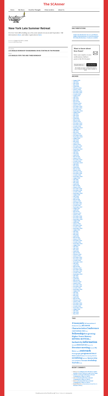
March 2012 (76, 280)
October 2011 (77, 288)
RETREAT (93, 353)
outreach (85, 350)
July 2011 (75, 292)
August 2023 (76, 129)
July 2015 (75, 231)
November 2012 (77, 271)
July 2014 (75, 246)
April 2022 (76, 143)
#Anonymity (78, 323)
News (12, 10)
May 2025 (76, 100)
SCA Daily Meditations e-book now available (85, 38)
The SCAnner (54, 4)
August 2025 (76, 95)
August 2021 (76, 150)
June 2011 (75, 294)
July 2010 (75, 311)
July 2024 (75, 114)
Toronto (84, 360)
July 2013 (75, 263)
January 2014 (77, 256)
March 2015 (76, 237)
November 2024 (77, 108)
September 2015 (77, 228)
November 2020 (77, 160)
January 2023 (77, 134)
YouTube (75, 363)
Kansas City (90, 345)
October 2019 (77, 175)
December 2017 (77, 202)
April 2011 (76, 297)
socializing (77, 358)
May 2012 (76, 277)
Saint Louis (76, 356)
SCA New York (18, 42)
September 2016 (77, 219)
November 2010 (77, 304)
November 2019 (77, 173)
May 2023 (76, 132)
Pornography (76, 353)
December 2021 (77, 146)
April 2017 (76, 210)
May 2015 (75, 234)
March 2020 (76, 169)
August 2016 (76, 221)
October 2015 (77, 227)
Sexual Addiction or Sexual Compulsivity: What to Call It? (84, 375)
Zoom (80, 363)
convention (76, 331)
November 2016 (77, 217)
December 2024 (77, 106)
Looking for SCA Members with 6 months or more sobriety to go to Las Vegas (85, 372)
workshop (92, 360)
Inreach (74, 345)
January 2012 (77, 283)
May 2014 (76, 249)
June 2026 (76, 83)
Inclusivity (77, 342)
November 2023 (77, 124)
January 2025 (77, 105)
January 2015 (76, 239)
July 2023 (75, 131)
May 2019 (76, 182)
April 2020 (76, 167)
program (85, 353)
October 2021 (77, 147)
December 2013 (77, 257)
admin (26, 40)
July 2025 (75, 97)
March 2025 (76, 102)
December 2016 (77, 216)
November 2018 (77, 190)
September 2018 (77, 193)
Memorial (92, 347)
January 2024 (77, 121)
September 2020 (78, 163)
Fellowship (78, 333)
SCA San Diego (88, 355)
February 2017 (77, 213)
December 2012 (77, 269)
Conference (93, 328)
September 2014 (77, 243)
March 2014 (76, 253)
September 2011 (77, 289)
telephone (78, 360)
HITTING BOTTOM (80, 339)
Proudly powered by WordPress (44, 393)
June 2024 (76, 115)
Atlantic (75, 374)
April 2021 (76, 155)
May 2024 (76, 117)
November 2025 (77, 92)
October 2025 (77, 94)
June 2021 (76, 153)
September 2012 (77, 274)
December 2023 (77, 123)
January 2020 (77, 170)
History (87, 336)
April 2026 (76, 86)
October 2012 (77, 272)
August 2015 (76, 230)
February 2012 (77, 282)
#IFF (77, 325)
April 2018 (76, 198)
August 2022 (76, 138)
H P (90, 339)
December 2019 (77, 172)
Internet (80, 345)
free (86, 334)
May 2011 (75, 295)
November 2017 (77, 204)
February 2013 (77, 268)
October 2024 (77, 109)
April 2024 (76, 118)
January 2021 (77, 158)
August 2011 (76, 291)
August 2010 (76, 309)
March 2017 (76, 211)
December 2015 (77, 225)
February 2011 (77, 300)
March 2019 (76, 185)
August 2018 (76, 195)
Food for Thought (35, 10)
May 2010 (76, 314)
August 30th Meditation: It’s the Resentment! (86, 36)
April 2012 (76, 278)
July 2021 (75, 152)
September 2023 (78, 127)
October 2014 (77, 242)
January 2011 (76, 301)
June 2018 (76, 196)
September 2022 (78, 137)
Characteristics (79, 328)
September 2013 (77, 262)
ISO (86, 345)
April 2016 (76, 222)
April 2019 (76, 184)
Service (94, 356)
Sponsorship (92, 358)
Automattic (69, 393)
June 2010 (76, 312)
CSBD (83, 331)
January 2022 (77, 144)
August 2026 (76, 80)
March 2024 (76, 120)
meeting (86, 347)
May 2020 (76, 166)
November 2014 (77, 240)
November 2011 (77, 286)
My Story (21, 10)
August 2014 (76, 245)
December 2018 (77, 188)
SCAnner (82, 356)
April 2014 (76, 251)
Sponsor (84, 358)
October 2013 (77, 260)
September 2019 (77, 176)
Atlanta (80, 325)
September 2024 (78, 111)
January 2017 (76, 214)
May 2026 (76, 85)
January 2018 (77, 201)
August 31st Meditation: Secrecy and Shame (85, 35)
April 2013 (76, 265)
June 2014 (76, 248)
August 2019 (76, 178)
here (19, 35)
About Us (61, 10)
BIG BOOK (86, 326)
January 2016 (77, 224)
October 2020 (77, 161)
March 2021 (76, 156)
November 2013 (77, 259)
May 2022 (76, 141)
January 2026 (77, 89)
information (90, 341)
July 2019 (75, 179)
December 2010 (77, 303)
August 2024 (76, 112)
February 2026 (77, 88)
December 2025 (77, 91)
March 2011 (76, 298)
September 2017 (77, 207)
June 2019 (76, 181)
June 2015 (76, 233)
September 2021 (77, 149)
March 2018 (76, 199)
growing (91, 334)
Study (73, 360)
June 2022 (76, 140)
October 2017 (77, 205)
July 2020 (76, 164)
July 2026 (75, 82)
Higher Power (78, 336)
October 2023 (77, 126)
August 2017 (76, 208)
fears (86, 331)
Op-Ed (78, 351)
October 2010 (77, 306)
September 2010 (78, 307)
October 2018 (77, 192)
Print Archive (49, 10)
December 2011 (77, 285)
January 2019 (77, 187)
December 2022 (77, 135)
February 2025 (77, 103)
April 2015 (76, 236)
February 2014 (77, 254)
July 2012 (75, 275)
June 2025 (76, 98)
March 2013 (76, 266)
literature (76, 347)
